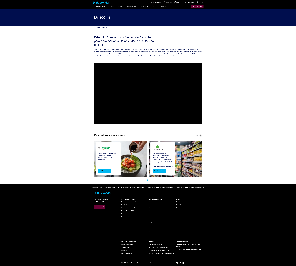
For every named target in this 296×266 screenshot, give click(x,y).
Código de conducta (126, 253)
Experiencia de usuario (127, 217)
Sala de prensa (153, 217)
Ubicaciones (152, 208)
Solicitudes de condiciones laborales (158, 247)
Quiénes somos (153, 202)
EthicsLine (151, 241)
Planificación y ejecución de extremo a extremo (134, 202)
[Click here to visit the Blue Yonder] (94, 27)
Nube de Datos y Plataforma (129, 211)
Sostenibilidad (152, 205)
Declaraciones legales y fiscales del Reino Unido (161, 253)
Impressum (124, 250)
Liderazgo (151, 214)
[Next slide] (200, 135)
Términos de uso (125, 247)
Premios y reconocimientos (156, 220)
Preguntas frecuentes (154, 229)
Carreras (151, 211)
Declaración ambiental (182, 241)
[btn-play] (148, 93)
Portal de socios (180, 208)
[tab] (147, 182)
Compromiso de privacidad (128, 241)
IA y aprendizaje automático (128, 208)
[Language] (198, 3)
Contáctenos (152, 232)
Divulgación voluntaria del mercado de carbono (188, 249)
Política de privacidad (127, 244)
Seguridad (151, 226)
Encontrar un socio (181, 202)
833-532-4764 (99, 202)
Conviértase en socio (182, 205)
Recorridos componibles (127, 214)
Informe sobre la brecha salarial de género (159, 250)
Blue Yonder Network (127, 205)
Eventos (151, 223)
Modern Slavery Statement (155, 244)
